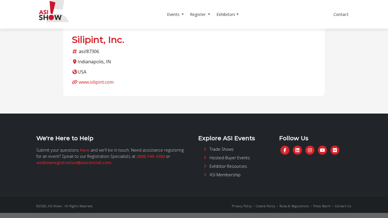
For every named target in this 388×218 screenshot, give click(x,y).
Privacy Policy (242, 206)
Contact (341, 14)
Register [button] (198, 14)
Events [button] (174, 14)
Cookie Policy (265, 206)
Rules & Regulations (294, 206)
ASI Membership (225, 174)
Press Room (322, 206)
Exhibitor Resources (228, 166)
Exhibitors (225, 14)
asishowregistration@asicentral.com (73, 162)
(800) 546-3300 (151, 156)
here (84, 150)
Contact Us (343, 206)
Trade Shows (222, 149)
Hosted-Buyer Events (230, 157)
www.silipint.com (96, 82)
